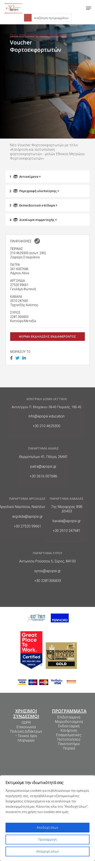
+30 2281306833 (47, 581)
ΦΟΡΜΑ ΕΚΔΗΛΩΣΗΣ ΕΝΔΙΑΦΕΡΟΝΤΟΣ (47, 336)
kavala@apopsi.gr (67, 521)
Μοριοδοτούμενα (69, 722)
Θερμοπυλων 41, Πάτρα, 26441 (43, 457)
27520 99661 (19, 285)
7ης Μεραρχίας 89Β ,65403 (66, 509)
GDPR (26, 722)
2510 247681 (19, 301)
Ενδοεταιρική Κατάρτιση (69, 728)
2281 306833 (19, 317)
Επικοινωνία (26, 727)
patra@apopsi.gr (43, 466)
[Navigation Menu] (88, 8)
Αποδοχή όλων (47, 827)
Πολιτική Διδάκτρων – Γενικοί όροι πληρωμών (26, 735)
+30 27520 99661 (27, 526)
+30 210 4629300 (46, 426)
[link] (13, 8)
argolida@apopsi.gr (27, 516)
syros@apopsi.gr (47, 571)
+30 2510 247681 (66, 531)
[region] (47, 818)
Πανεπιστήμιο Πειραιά (69, 746)
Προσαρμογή (47, 839)
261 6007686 (19, 269)
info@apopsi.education (46, 416)
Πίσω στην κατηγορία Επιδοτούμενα (38, 35)
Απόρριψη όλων (47, 851)
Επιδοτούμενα (68, 717)
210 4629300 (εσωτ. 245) (28, 253)
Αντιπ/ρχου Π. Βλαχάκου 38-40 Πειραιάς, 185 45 (46, 407)
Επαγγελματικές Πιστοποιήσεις (69, 737)
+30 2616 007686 (43, 476)
